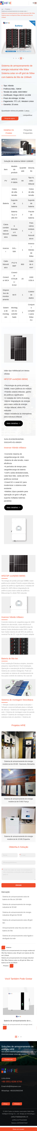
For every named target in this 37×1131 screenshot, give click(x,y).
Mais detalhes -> (13, 423)
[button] (13, 58)
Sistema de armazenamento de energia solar (14, 11)
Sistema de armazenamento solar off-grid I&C (17, 921)
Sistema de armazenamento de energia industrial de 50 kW (16, 906)
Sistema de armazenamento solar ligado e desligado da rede (17, 937)
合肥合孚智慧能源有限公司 (19, 1117)
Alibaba (17, 1104)
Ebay (6, 1104)
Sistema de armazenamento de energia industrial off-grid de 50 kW (16, 913)
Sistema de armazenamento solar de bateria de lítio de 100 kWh (15, 898)
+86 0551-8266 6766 (11, 1081)
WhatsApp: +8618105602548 (12, 1091)
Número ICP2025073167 (19, 1123)
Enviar (18, 885)
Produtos (7, 9)
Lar (2, 9)
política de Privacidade (19, 1120)
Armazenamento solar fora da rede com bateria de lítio (16, 929)
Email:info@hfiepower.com (11, 1086)
